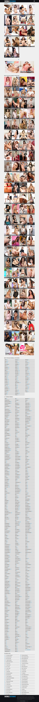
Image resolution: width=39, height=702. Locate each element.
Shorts (27, 370)
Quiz (26, 497)
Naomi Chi (27, 398)
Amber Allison (7, 433)
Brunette (7, 382)
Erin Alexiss (7, 628)
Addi (6, 398)
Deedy (6, 599)
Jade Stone (17, 445)
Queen (26, 494)
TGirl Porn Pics (8, 679)
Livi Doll (16, 573)
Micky (16, 617)
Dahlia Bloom (7, 582)
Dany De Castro (7, 593)
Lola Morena (17, 575)
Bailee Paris (7, 485)
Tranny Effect (8, 684)
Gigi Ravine (17, 403)
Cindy (6, 572)
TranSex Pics (8, 682)
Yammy (27, 625)
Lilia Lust (17, 561)
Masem (16, 601)
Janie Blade (17, 453)
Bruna (6, 529)
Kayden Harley (17, 502)
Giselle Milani (17, 404)
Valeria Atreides (28, 587)
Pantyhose (17, 393)
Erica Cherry (7, 625)
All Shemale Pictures (9, 661)
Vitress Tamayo (28, 607)
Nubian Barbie (27, 435)
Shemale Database (25, 681)
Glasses (17, 367)
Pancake (27, 456)
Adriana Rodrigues (8, 403)
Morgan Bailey (18, 636)
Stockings (27, 379)
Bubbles (6, 535)
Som (26, 540)
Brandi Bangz (7, 523)
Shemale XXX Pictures (25, 684)
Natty (26, 412)
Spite (26, 543)
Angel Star (7, 445)
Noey (26, 430)
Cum (6, 385)
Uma (26, 581)
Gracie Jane (17, 410)
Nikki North (27, 421)
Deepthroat (7, 388)
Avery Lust (7, 480)
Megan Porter (17, 605)
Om (26, 448)
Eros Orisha (7, 631)
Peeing (17, 394)
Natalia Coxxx (28, 406)
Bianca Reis (7, 511)
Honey (16, 430)
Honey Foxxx (17, 432)
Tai (26, 555)
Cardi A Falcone (7, 544)
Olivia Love (27, 447)
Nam (16, 643)
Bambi (6, 491)
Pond (26, 485)
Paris (26, 462)
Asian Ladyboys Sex (9, 692)
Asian (6, 361)
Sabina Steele (27, 509)
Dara (6, 596)
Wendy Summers (28, 614)
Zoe (26, 645)
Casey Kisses (7, 555)
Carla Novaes (7, 546)
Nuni (26, 438)
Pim (26, 480)
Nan (16, 645)
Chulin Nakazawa (8, 569)
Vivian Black (27, 608)
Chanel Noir (7, 558)
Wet (26, 390)
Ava (6, 476)
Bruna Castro (7, 532)
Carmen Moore (8, 549)
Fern (6, 645)
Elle (6, 617)
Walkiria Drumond (28, 611)
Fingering (17, 359)
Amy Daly (7, 442)
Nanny (16, 649)
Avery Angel (7, 479)
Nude (16, 385)
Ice (16, 435)
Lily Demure (17, 567)
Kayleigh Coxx (17, 505)
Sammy (27, 512)
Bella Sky (7, 502)
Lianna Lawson (17, 558)
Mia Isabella (17, 613)
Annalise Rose (7, 456)
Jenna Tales (17, 468)
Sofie (26, 538)
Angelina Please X (8, 448)
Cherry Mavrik (7, 564)
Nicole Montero (28, 418)
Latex (16, 376)
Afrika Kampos (8, 406)
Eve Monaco (7, 639)
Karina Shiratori (18, 491)
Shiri (26, 534)
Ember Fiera (7, 619)
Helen (16, 421)
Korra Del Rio (17, 529)
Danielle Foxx (7, 590)
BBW (6, 370)
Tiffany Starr (28, 570)
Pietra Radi (27, 479)
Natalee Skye (27, 403)
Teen (26, 382)
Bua (6, 534)
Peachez (27, 473)
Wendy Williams (28, 616)
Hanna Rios (17, 415)
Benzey (6, 509)
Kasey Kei (17, 497)
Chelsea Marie (7, 561)
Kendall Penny (17, 514)
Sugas (26, 546)
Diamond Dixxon (8, 602)
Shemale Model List (9, 689)
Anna (6, 453)
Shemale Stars (8, 674)
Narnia (26, 400)
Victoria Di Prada (28, 602)
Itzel (16, 436)
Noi (26, 432)
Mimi (16, 622)
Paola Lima (27, 459)
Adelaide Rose (7, 400)
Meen (16, 604)
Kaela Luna (17, 485)
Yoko (26, 634)
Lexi (16, 555)
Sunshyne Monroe (28, 549)
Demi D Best (7, 601)
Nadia (16, 640)
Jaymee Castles (18, 459)
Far (6, 642)
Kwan (16, 534)
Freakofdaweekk (8, 649)
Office (16, 387)
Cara (6, 543)
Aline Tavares (7, 421)
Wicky (26, 619)
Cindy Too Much (8, 573)
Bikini (6, 376)
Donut (6, 607)
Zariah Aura (27, 643)
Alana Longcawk (8, 410)
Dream (6, 608)
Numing (27, 436)
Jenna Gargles (17, 465)
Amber (6, 432)
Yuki (26, 639)
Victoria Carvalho (28, 601)
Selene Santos (28, 526)
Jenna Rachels (17, 467)
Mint (16, 625)
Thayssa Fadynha (28, 564)
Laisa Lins (17, 538)
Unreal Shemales (24, 660)
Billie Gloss (7, 514)
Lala (16, 540)
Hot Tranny (8, 694)
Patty (26, 468)
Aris (6, 462)
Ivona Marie (17, 439)
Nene (26, 415)
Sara (26, 520)
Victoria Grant (27, 604)
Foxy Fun (6, 648)
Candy (6, 541)
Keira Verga (17, 506)
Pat (26, 465)
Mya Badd (17, 639)
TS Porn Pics (8, 663)
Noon (26, 433)
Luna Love (17, 579)
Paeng (26, 450)
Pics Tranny (8, 666)
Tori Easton (27, 576)
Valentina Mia (27, 584)
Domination (7, 390)
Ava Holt (6, 477)
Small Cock (27, 373)
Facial (6, 393)
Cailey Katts (7, 538)
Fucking (17, 362)
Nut (26, 439)
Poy (26, 491)
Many (16, 587)
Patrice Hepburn (28, 467)
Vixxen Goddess (28, 610)
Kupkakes (17, 532)
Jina (16, 480)
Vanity (26, 593)
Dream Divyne (7, 610)
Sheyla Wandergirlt (28, 532)
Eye (6, 640)
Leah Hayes (17, 544)
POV (26, 365)
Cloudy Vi (7, 578)
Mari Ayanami (17, 590)
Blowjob (7, 379)
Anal (6, 359)
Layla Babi (17, 543)
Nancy (16, 648)
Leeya (16, 547)
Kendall (16, 511)
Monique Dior (17, 634)
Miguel (16, 619)
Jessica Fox (17, 476)
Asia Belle (7, 467)
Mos (16, 637)
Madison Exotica (18, 582)
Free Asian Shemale (9, 655)
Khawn (16, 515)
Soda (26, 535)
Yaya (26, 631)
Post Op (27, 364)
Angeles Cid (7, 447)
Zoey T (26, 648)
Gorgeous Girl (17, 407)
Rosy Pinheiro (27, 503)
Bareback (7, 367)
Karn (16, 494)
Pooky (26, 488)
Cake (6, 540)
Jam (16, 448)
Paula (26, 470)
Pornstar (27, 362)
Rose (26, 502)
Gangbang (17, 364)
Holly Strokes (17, 427)
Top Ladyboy (8, 687)
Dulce (6, 613)
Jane (16, 450)
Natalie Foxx (27, 407)
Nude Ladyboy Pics (25, 666)
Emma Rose (7, 622)
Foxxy (6, 646)
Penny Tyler (27, 476)
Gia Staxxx (17, 400)
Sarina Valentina (28, 523)
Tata (26, 561)
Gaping (17, 365)
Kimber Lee (17, 523)
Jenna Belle (17, 462)
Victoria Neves (28, 605)
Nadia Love (17, 642)
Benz (6, 508)
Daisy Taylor (7, 587)
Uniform (27, 388)
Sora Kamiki (27, 541)
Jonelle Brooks (18, 482)
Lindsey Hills (17, 569)
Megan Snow (17, 607)
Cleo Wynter (7, 576)
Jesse (16, 473)
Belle (6, 505)
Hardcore (17, 370)
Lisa (16, 570)
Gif (16, 401)
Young (27, 391)
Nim (26, 424)
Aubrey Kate (7, 471)
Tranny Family (24, 671)
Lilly (16, 564)
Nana (16, 646)
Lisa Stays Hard (18, 572)
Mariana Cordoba (18, 596)
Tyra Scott (27, 579)
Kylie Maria (17, 535)
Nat (26, 401)
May (16, 602)
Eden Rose (7, 614)
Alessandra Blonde (8, 412)
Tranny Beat (8, 671)
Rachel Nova (27, 500)
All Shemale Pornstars (9, 681)
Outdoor (17, 390)
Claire (6, 575)
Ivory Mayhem (17, 441)
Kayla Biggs (17, 503)
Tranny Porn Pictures (25, 663)
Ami (6, 436)
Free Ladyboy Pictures (25, 674)
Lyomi (16, 581)
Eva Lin (6, 634)
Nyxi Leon (27, 444)
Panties (17, 391)
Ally (6, 427)
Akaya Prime (7, 409)
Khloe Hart (17, 517)
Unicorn (27, 582)
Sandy (26, 515)
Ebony (6, 391)
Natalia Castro (27, 404)
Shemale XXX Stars (25, 682)
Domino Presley (8, 605)
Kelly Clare (17, 508)
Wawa (26, 613)
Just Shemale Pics (24, 679)
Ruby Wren (27, 505)
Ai (5, 407)
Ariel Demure (7, 459)
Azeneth (6, 482)
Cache (6, 537)
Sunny (26, 547)
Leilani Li (17, 549)
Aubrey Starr (7, 473)
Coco (6, 579)
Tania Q (27, 558)
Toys (26, 385)
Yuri (26, 640)
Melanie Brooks (18, 608)
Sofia (26, 537)
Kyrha (16, 537)
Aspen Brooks (7, 468)
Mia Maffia (17, 614)
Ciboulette (7, 570)
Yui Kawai (27, 637)
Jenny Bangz (17, 471)
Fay (6, 643)
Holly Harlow (17, 424)
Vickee (26, 599)
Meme (16, 610)
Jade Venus (17, 447)
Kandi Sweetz (17, 488)
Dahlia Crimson (7, 584)
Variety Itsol (27, 596)
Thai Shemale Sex (24, 661)
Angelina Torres (8, 450)
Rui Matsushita (28, 506)
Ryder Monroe (27, 508)
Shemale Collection (25, 655)
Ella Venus (7, 616)
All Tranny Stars (8, 658)
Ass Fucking (7, 364)
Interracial (17, 373)
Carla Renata (7, 547)
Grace (16, 409)
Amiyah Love (7, 438)
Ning (26, 427)
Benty (6, 506)
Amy (6, 441)
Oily (26, 445)
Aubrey (6, 470)
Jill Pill (16, 479)
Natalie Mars (27, 409)
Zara (26, 642)
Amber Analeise (8, 435)
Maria (16, 593)
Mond (16, 631)
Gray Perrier (17, 412)
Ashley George (8, 465)
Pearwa (27, 474)
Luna (16, 578)
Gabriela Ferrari (7, 651)
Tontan (26, 575)
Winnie (26, 622)
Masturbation (18, 382)
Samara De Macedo (28, 511)
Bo (6, 520)
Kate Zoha (17, 500)
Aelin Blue (7, 404)
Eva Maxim (7, 636)
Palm (26, 453)
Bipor (6, 515)
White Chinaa (27, 617)
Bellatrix (6, 503)
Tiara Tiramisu (28, 567)
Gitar (16, 406)
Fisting (16, 361)
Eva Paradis (7, 637)
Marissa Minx (17, 599)
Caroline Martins (8, 552)
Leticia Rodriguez (18, 552)
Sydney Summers (28, 552)
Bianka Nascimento (8, 512)
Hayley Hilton (17, 418)
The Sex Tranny (24, 687)
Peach (26, 471)
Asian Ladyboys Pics (25, 658)
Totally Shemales (9, 660)
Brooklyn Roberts (8, 526)
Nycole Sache (27, 442)
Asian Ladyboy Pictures (25, 692)
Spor (26, 544)
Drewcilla (7, 611)
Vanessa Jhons (28, 590)
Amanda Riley (7, 430)
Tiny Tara (27, 573)
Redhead (27, 367)
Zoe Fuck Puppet (28, 646)
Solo (26, 376)
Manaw (16, 584)
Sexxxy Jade (27, 529)
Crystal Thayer (7, 581)
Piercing (27, 359)
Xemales (23, 689)
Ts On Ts (27, 387)
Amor (6, 439)
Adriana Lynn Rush (8, 401)
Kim (16, 520)
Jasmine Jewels (18, 456)
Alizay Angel (7, 424)
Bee (6, 494)
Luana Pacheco (18, 576)
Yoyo (26, 636)
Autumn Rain (7, 474)
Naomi (16, 651)
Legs (16, 379)
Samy (26, 514)
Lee (16, 546)
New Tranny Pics (24, 668)
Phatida (27, 477)
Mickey (16, 616)
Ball (6, 488)
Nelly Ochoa (27, 413)
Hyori (16, 433)
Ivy (16, 442)
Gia (16, 398)
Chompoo (7, 567)
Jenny (16, 470)
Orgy (16, 388)
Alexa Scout (7, 413)
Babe (6, 365)
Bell (6, 497)
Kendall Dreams (18, 512)
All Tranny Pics (24, 694)
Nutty (26, 441)
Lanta (16, 541)
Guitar (16, 413)
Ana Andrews (7, 444)
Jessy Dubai (17, 477)
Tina (26, 572)
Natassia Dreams (28, 410)
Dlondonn (7, 604)
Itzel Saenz (17, 438)
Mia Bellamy (17, 611)
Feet (6, 394)
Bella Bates (7, 500)
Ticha (26, 569)
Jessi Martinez (17, 474)
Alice (6, 418)
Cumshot (7, 387)
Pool (26, 361)
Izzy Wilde (17, 444)
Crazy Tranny (8, 668)
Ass (6, 362)
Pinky (26, 482)
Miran (16, 628)
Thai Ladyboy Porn (24, 676)
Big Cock (7, 373)
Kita (16, 526)
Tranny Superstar (9, 676)
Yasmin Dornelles (28, 628)
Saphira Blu (27, 517)
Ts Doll (26, 578)
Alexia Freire (7, 415)
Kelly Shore (17, 509)
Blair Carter (7, 517)
